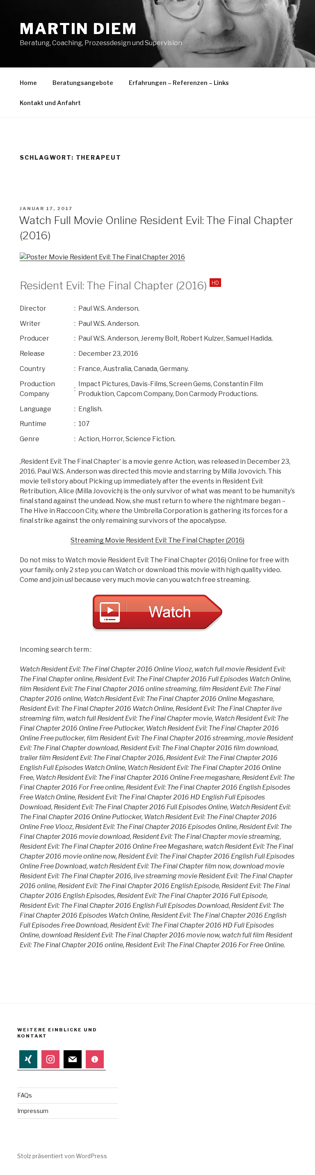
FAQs (24, 1095)
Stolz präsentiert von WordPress (62, 1155)
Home (28, 82)
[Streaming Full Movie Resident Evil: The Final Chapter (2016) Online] (102, 257)
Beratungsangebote (82, 82)
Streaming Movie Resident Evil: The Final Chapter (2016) (157, 540)
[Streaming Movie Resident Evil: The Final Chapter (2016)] (157, 630)
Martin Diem (78, 29)
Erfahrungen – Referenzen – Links (179, 82)
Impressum (32, 1110)
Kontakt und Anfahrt (50, 102)
